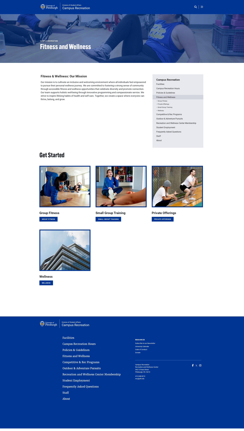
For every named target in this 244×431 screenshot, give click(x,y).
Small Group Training (165, 107)
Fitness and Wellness (165, 97)
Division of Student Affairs (71, 5)
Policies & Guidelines (165, 92)
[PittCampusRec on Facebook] (193, 365)
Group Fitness (162, 101)
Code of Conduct (141, 349)
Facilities (160, 84)
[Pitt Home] (50, 7)
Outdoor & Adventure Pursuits (169, 118)
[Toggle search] (196, 7)
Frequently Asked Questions (168, 131)
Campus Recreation (76, 8)
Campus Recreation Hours (168, 88)
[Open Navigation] (202, 7)
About (159, 140)
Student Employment (165, 127)
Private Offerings (163, 104)
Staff (158, 136)
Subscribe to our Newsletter (145, 343)
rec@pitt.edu (139, 378)
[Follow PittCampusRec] (196, 365)
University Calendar (142, 346)
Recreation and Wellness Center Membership (176, 123)
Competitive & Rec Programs (169, 114)
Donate (137, 352)
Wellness (161, 110)
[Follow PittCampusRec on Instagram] (200, 365)
